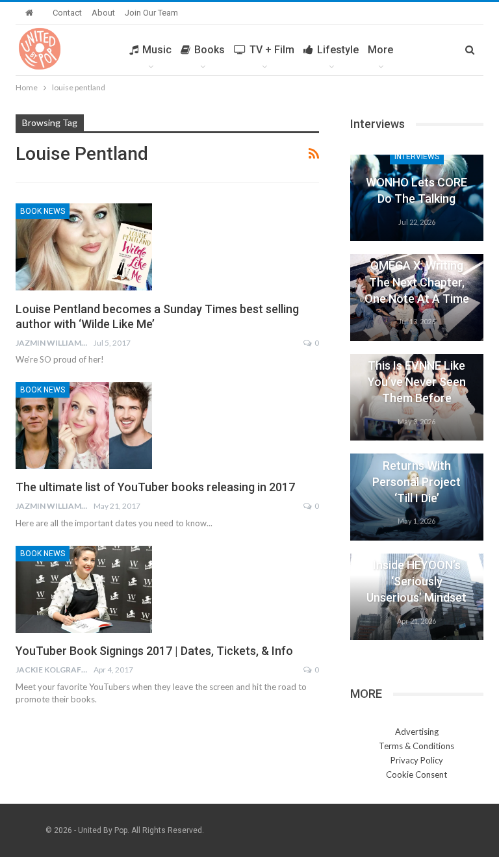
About (103, 13)
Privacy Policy (416, 760)
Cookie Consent (416, 774)
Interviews (416, 156)
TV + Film (272, 50)
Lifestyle (338, 50)
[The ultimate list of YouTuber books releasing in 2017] (84, 425)
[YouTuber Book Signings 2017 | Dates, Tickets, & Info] (84, 589)
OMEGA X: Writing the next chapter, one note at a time (417, 282)
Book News (42, 211)
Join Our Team (151, 13)
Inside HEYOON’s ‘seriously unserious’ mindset (416, 581)
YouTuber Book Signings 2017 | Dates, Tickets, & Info (154, 651)
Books (209, 50)
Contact (67, 13)
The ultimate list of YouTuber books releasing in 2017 (155, 487)
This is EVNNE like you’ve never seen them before (417, 382)
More (380, 50)
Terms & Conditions (416, 746)
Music (157, 50)
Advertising (417, 731)
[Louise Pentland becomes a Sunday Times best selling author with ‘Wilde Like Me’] (84, 246)
